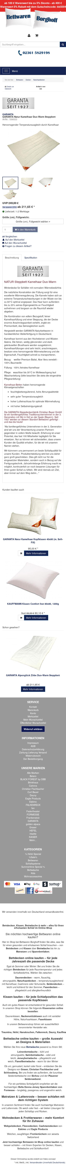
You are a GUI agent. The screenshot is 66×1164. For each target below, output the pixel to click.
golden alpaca (33, 824)
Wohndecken (11, 1118)
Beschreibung (12, 257)
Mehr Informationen (36, 553)
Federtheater (33, 811)
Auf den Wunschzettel (15, 242)
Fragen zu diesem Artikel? (18, 246)
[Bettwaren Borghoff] (33, 19)
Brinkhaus (33, 782)
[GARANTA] (18, 102)
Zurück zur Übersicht (9, 87)
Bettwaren (33, 860)
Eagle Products (33, 798)
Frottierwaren (33, 1118)
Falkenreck (42, 1032)
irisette (33, 833)
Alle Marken (33, 772)
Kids (33, 873)
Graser (33, 827)
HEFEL (33, 830)
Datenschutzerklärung (33, 749)
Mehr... (33, 840)
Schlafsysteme (33, 863)
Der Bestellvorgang (33, 758)
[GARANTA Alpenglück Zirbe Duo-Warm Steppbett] (33, 652)
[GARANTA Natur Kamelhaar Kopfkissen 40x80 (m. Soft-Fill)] (33, 516)
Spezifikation (30, 257)
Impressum (33, 742)
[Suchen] (63, 44)
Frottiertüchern (38, 1133)
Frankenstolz (33, 817)
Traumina (6, 1032)
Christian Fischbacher (33, 788)
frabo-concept (49, 1158)
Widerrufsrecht (33, 755)
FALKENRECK (33, 804)
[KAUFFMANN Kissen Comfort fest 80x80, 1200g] (33, 580)
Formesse (9, 1090)
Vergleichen (11, 236)
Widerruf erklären (33, 729)
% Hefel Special (33, 853)
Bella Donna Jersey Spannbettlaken (37, 1087)
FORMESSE (33, 814)
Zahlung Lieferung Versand (33, 752)
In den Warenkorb (26, 229)
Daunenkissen (12, 1016)
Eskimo (33, 801)
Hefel (15, 1032)
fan (33, 808)
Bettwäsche (33, 870)
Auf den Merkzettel (14, 239)
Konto (33, 713)
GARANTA (33, 820)
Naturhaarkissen (29, 1019)
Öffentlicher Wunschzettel (33, 722)
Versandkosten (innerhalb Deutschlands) (47, 1162)
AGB (33, 746)
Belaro (33, 776)
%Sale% (33, 857)
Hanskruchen (27, 1032)
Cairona (33, 785)
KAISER (33, 837)
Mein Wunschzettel (33, 719)
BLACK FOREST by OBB (33, 779)
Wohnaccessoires (33, 876)
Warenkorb (33, 710)
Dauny (33, 795)
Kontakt (33, 706)
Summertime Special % (33, 866)
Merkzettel (33, 716)
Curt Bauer (33, 792)
